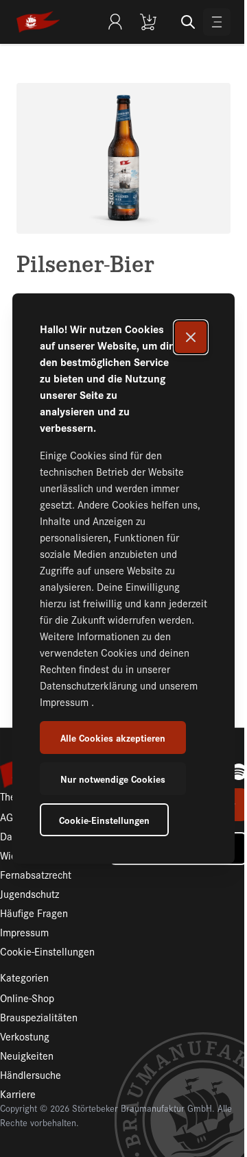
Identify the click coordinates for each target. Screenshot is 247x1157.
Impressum (65, 701)
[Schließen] (190, 337)
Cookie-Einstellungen (104, 820)
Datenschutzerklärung (90, 685)
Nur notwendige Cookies (112, 778)
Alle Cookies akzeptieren (112, 737)
